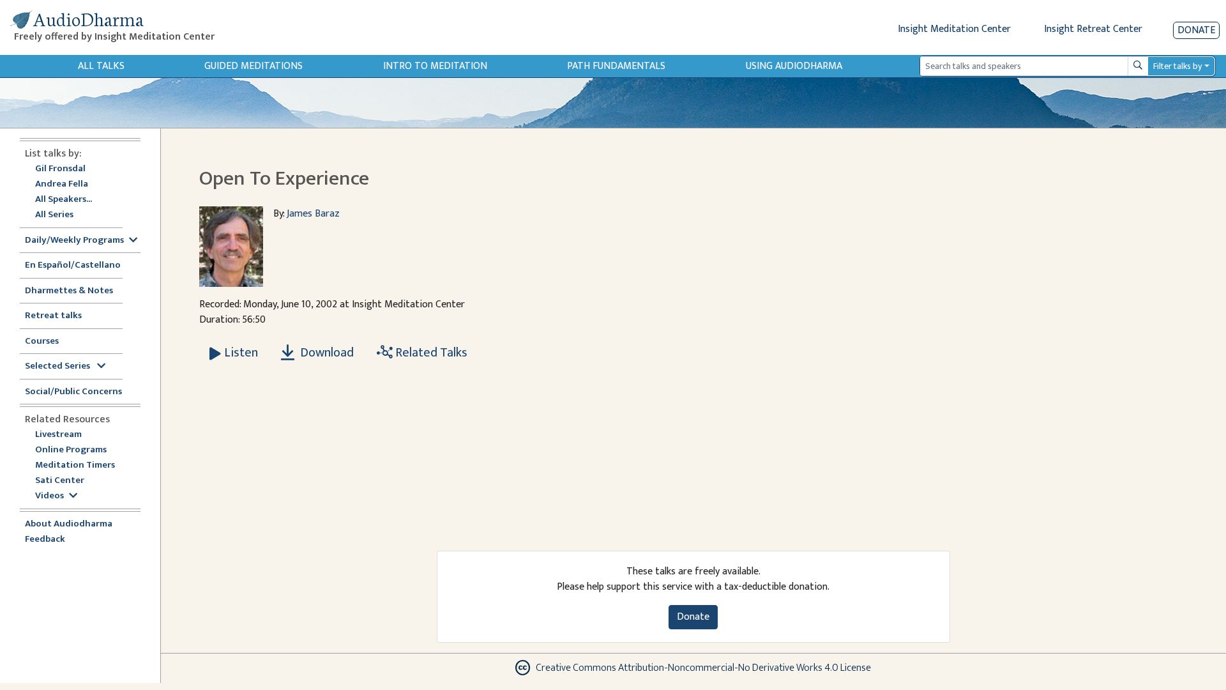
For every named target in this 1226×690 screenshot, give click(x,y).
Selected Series (58, 366)
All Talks (101, 66)
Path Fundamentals (616, 66)
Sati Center (59, 480)
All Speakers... (63, 199)
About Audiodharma (68, 524)
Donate (1196, 30)
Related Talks (430, 353)
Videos (49, 496)
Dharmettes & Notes (69, 291)
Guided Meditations (253, 66)
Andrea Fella (61, 184)
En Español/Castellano (73, 265)
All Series (54, 215)
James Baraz (313, 213)
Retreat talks (53, 316)
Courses (42, 341)
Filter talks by (1177, 66)
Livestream (58, 434)
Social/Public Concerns (73, 392)
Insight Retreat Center (1093, 29)
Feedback (45, 539)
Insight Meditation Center (954, 29)
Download (326, 353)
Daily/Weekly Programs (74, 240)
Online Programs (71, 450)
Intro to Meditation (435, 66)
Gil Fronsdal (60, 169)
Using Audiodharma (794, 66)
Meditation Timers (75, 465)
